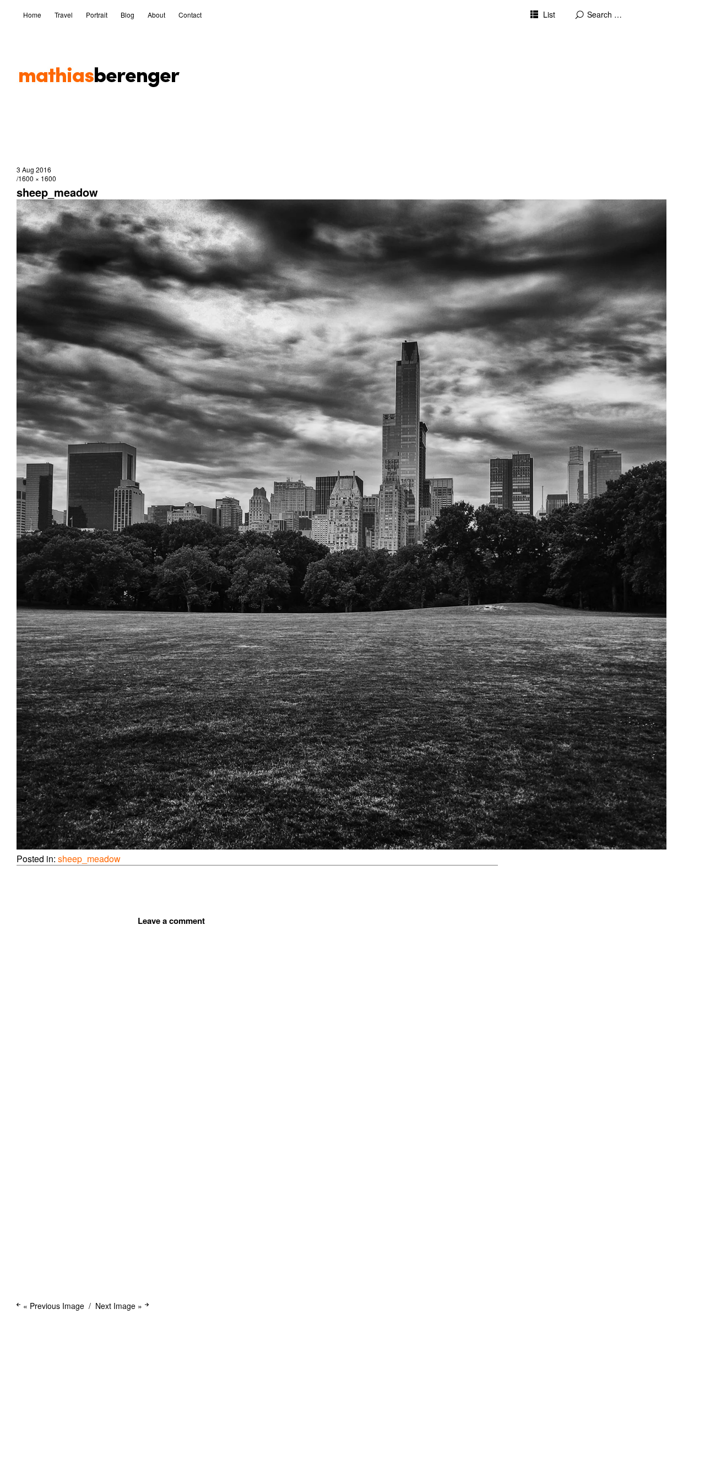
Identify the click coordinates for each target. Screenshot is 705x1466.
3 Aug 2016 (34, 169)
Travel (64, 14)
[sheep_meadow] (341, 846)
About (156, 14)
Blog (127, 14)
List (549, 14)
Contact (190, 14)
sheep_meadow (89, 858)
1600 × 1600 (37, 178)
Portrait (96, 14)
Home (32, 14)
